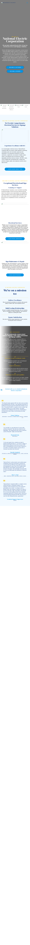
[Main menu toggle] (27, 2)
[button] (2, 108)
